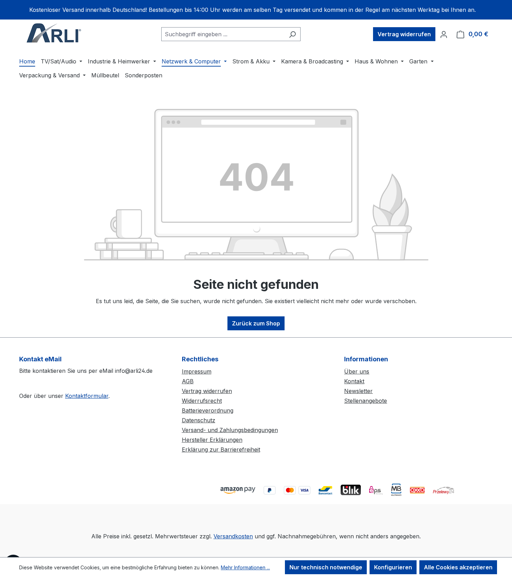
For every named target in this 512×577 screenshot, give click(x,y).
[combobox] (223, 34)
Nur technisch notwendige (325, 567)
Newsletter (358, 390)
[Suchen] (292, 34)
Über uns (356, 371)
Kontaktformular (86, 395)
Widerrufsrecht (202, 400)
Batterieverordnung (207, 410)
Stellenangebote (365, 400)
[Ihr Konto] (443, 34)
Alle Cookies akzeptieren (458, 567)
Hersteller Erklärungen (212, 439)
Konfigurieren (393, 567)
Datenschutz (198, 420)
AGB (188, 381)
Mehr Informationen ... (245, 567)
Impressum (196, 371)
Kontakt (354, 381)
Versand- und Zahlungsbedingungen (230, 429)
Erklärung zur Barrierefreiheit (221, 449)
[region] (256, 10)
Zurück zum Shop (256, 323)
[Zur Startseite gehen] (54, 32)
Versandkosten (233, 536)
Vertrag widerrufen (404, 34)
